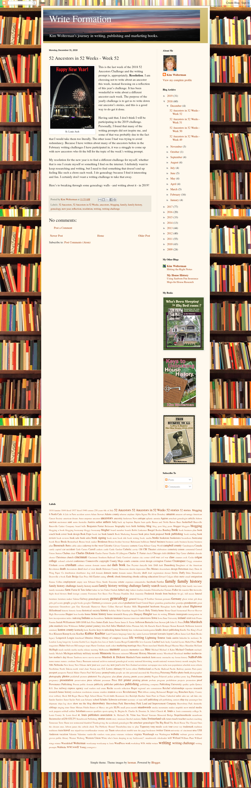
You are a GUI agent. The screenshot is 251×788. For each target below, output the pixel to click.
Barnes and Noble (160, 522)
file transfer (184, 589)
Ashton (199, 518)
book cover (61, 534)
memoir (115, 649)
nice (160, 664)
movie (91, 657)
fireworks (198, 589)
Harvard (119, 606)
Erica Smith (102, 581)
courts (127, 561)
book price (144, 534)
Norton (93, 668)
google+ (87, 602)
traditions (53, 730)
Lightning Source (155, 637)
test (71, 722)
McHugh (53, 649)
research (198, 688)
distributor (81, 572)
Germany (176, 599)
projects (181, 680)
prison (145, 680)
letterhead (79, 637)
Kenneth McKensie (185, 625)
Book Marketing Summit (126, 534)
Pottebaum (196, 676)
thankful (88, 722)
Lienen (125, 637)
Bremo (82, 541)
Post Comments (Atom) (77, 242)
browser (126, 541)
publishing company (149, 684)
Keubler (92, 629)
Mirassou (116, 653)
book (175, 529)
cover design (146, 561)
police (170, 676)
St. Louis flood (70, 715)
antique (142, 518)
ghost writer (187, 598)
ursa (195, 730)
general (132, 599)
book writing (133, 537)
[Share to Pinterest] (115, 200)
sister (67, 707)
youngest (90, 747)
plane (119, 676)
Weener (72, 737)
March (174, 189)
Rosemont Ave (122, 695)
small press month (128, 707)
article (191, 518)
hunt (155, 614)
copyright (104, 561)
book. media (146, 537)
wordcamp (91, 743)
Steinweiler (55, 718)
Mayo (182, 645)
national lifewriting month (147, 661)
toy (180, 726)
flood (57, 593)
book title (122, 537)
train (60, 730)
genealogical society (98, 599)
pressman (106, 680)
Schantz (88, 699)
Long (59, 641)
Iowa (154, 618)
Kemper (166, 625)
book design (74, 534)
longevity (67, 641)
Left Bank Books (194, 633)
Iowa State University (167, 618)
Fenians (168, 589)
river (51, 695)
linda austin (172, 637)
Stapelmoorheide (182, 715)
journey (97, 626)
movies (98, 657)
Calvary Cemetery (121, 545)
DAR (156, 565)
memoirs (125, 649)
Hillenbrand (55, 610)
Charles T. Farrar (137, 553)
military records (91, 653)
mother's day (60, 657)
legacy (52, 637)
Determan (183, 569)
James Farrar (114, 622)
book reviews (63, 537)
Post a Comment (63, 228)
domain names (125, 572)
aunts (75, 522)
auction (52, 522)
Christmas (61, 557)
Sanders (59, 699)
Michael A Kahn (167, 649)
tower (175, 726)
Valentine (81, 734)
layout (170, 633)
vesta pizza (110, 734)
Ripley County (195, 691)
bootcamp (197, 538)
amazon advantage (184, 514)
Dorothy (137, 572)
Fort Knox (103, 593)
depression (141, 568)
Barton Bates (175, 522)
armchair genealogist (178, 518)
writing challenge (111, 208)
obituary (118, 668)
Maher (62, 645)
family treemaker (57, 589)
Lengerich (61, 637)
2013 (170, 228)
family (123, 204)
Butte (68, 545)
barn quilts (146, 522)
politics (177, 676)
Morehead (178, 653)
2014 (170, 223)
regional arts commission (149, 688)
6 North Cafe (55, 514)
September (176, 157)
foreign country (80, 593)
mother (187, 653)
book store (112, 537)
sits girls (109, 707)
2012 (170, 233)
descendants (164, 568)
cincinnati (81, 557)
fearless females (144, 589)
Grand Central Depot (145, 602)
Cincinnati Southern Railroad (101, 557)
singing (61, 707)
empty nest (82, 581)
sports (105, 711)
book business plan (187, 530)
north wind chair (81, 668)
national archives (99, 661)
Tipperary (145, 726)
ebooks (136, 576)
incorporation (60, 618)
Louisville (133, 641)
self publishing (150, 699)
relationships (177, 688)
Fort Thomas (115, 593)
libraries (89, 637)
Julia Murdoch (118, 626)
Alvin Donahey (158, 514)
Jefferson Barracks (144, 622)
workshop (135, 743)
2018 (170, 101)
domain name (111, 572)
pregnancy (54, 680)
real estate (101, 688)
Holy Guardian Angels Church (131, 610)
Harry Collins (107, 606)
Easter (96, 576)
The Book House (177, 722)
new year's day (103, 664)
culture (81, 565)
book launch (108, 534)
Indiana (86, 618)
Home (100, 235)
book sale (74, 538)
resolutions (87, 691)
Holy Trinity (151, 610)
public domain (86, 684)
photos (65, 676)
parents (188, 668)
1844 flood (66, 510)
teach (175, 718)
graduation (129, 602)
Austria (91, 522)
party (199, 668)
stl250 (64, 718)
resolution (88, 208)
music (159, 657)
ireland (182, 618)
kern (86, 629)
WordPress (119, 743)
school (96, 699)
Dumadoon (197, 572)
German (158, 598)
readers (92, 688)
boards (128, 530)
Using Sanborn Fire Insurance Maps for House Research (182, 280)
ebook (110, 576)
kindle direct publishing (167, 629)
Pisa (99, 676)
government (105, 602)
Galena (76, 598)
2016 (170, 212)
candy (52, 549)
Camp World (157, 545)
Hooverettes (59, 614)
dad (109, 565)
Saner (66, 699)
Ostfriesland (144, 668)
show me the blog (82, 703)
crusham (70, 564)
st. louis (168, 711)
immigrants (182, 614)
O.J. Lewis (107, 668)
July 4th (144, 625)
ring (176, 691)
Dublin (175, 572)
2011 (170, 239)
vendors (100, 734)
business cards (172, 541)
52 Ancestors (65, 204)
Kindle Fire (185, 629)
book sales (85, 538)
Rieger (170, 692)
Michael (155, 649)
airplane (131, 514)
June (173, 173)
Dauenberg (169, 565)
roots (112, 695)
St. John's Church (155, 711)
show (69, 703)
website (175, 734)
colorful (69, 561)
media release (84, 649)
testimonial (79, 722)
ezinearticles (140, 581)
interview (135, 618)
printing (136, 680)
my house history (180, 657)
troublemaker (91, 730)
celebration (162, 549)
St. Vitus (131, 715)
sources (89, 711)
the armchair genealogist (142, 722)
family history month (87, 586)
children (171, 553)
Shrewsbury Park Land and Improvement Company (150, 703)
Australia (82, 522)
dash (161, 565)
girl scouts (58, 602)
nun (99, 668)
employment (69, 581)
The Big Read (162, 722)
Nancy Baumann (83, 661)
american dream (70, 518)
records (117, 688)
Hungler (147, 614)
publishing (132, 684)
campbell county (172, 545)
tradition (198, 726)
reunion (111, 692)
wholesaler (162, 737)
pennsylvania (108, 672)
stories (101, 718)
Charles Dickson (85, 553)
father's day (123, 589)
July (173, 168)
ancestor (96, 518)
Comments (173, 486)
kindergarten (149, 629)
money (160, 653)
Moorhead (168, 653)
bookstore (164, 538)
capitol (58, 549)
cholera (191, 553)
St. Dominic (141, 711)
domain (99, 572)
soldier (72, 711)
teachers (190, 718)
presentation (66, 680)
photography (55, 676)
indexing (76, 618)
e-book (62, 576)
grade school (118, 602)
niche (165, 664)
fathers (133, 589)
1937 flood (77, 510)
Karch (159, 625)
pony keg (185, 676)
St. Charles (130, 711)
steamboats (197, 715)
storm (109, 718)
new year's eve (118, 665)
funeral (198, 593)
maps (88, 645)
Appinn (164, 518)
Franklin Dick (127, 593)
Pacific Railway (177, 668)
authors (107, 522)
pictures (83, 676)
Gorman (96, 602)
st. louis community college (186, 711)
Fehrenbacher (158, 589)
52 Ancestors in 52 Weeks (86, 204)
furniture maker (65, 598)
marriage (131, 645)
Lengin (70, 637)
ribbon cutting (149, 691)
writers (155, 743)
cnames (179, 557)
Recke (110, 688)
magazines (53, 645)
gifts (51, 602)
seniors (176, 699)
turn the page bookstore (145, 730)
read (86, 688)
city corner (145, 557)
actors (87, 514)
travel (67, 730)
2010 (170, 244)
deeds (99, 569)
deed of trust (89, 568)
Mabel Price (190, 641)
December (176, 106)
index (69, 618)
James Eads (102, 622)
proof (199, 680)
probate (152, 680)
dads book (119, 564)
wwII (76, 747)
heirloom (154, 606)
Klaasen (58, 633)
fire (191, 589)
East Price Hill (86, 576)
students (137, 718)
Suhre (144, 718)
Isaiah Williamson (65, 622)
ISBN (78, 622)
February (175, 194)
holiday (112, 610)
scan (83, 699)
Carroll (91, 549)
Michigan (68, 653)
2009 (170, 249)
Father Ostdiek (110, 589)
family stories (167, 586)
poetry (148, 676)
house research (114, 614)
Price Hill (117, 680)
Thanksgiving (98, 722)
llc (201, 637)
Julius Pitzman (132, 625)
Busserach (59, 545)
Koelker (80, 633)
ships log (62, 703)
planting (127, 676)
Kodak (73, 633)
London (52, 641)
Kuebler (100, 633)
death (63, 569)
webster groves (187, 734)
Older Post (144, 235)
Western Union (93, 738)
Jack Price (91, 622)
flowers (63, 593)
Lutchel (174, 641)
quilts (192, 684)
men (142, 649)
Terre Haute (64, 722)
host (75, 614)
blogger (177, 526)
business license (187, 541)
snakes (172, 707)
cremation (197, 561)
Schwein (112, 699)
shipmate (53, 703)
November (176, 146)
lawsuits (162, 633)
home (161, 610)
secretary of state (135, 699)
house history (98, 614)
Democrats (124, 568)
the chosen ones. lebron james (63, 726)
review (119, 691)
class (171, 557)
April (173, 184)
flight (51, 593)
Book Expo (85, 534)
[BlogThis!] (103, 200)
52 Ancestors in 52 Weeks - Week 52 (185, 112)
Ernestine (113, 581)
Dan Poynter (133, 565)
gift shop (198, 598)
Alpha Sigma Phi (143, 514)
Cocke (191, 557)
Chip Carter (181, 553)
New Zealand (132, 664)
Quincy (198, 684)
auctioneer (62, 522)
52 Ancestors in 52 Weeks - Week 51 (185, 120)
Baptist (137, 522)
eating (103, 576)
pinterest (92, 676)
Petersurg (165, 672)
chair (73, 553)
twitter (159, 730)
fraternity (139, 593)
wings (51, 743)
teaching (198, 718)
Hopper (69, 614)
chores (52, 557)
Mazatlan (189, 645)
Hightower (196, 606)
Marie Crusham (98, 645)
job (167, 622)
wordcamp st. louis (105, 743)
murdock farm (149, 657)
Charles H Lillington (118, 553)
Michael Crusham (185, 649)
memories (134, 649)
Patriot (83, 672)
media (74, 649)
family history (135, 204)
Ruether (141, 695)
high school (183, 606)
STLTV (72, 718)
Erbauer (91, 581)
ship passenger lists (193, 699)
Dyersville (53, 576)
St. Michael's (120, 715)
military (78, 653)
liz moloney (193, 637)
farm (67, 589)
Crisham (53, 565)
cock (185, 557)
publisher (108, 684)
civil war (155, 557)
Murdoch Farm (133, 657)
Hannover (95, 606)
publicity (98, 684)
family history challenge (62, 586)
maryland (152, 645)
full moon (189, 593)
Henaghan (165, 606)
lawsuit (153, 633)
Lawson (145, 633)
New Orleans (80, 664)
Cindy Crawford (123, 557)
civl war (164, 557)
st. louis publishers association (95, 715)
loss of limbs (108, 641)
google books (77, 602)
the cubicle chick (86, 726)
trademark (188, 726)
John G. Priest (176, 622)
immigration (193, 614)
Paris (194, 668)
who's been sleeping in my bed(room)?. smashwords (132, 737)
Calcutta (108, 545)
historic (65, 610)
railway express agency (71, 688)
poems (141, 676)
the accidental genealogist (117, 722)
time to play (133, 726)
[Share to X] (107, 200)
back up (121, 522)
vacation (63, 734)
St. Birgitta (120, 711)
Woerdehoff (67, 743)
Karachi (151, 625)
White (104, 737)
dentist (132, 568)
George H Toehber (145, 598)
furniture (53, 598)
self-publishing (165, 699)
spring (111, 711)
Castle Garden (115, 549)
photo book (183, 672)
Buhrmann (135, 541)
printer (127, 680)
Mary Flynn (142, 645)
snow (186, 707)
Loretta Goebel (79, 641)
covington (158, 561)
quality (186, 684)
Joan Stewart (160, 622)
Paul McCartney (94, 672)
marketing (122, 645)
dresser (168, 572)
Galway (84, 599)
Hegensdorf (143, 606)
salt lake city (196, 695)
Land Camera (112, 633)
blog (148, 526)
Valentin (72, 734)
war (156, 734)
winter (58, 743)
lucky (168, 641)
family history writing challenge (120, 585)
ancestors (104, 204)
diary (191, 568)
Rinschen (183, 692)
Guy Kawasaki (83, 606)
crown (61, 565)
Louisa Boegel (121, 641)
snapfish (179, 707)
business (161, 541)
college (53, 561)
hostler (81, 614)
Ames (81, 518)
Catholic (127, 549)
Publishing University (171, 684)
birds (128, 526)
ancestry (118, 518)
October (175, 152)
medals (67, 649)
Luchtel (156, 641)
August (174, 162)
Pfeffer (174, 672)
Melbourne (104, 649)
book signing (99, 538)
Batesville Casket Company (62, 526)
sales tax (185, 695)
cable (74, 545)
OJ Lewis (127, 668)
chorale (198, 553)
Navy (199, 661)
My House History (177, 275)
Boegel (151, 530)
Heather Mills (130, 606)
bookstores (175, 538)
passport (53, 672)
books (155, 538)
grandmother (170, 602)
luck (163, 641)
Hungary (138, 614)
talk (164, 718)
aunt (70, 522)
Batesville (197, 522)
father (89, 589)
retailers (103, 691)
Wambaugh (148, 734)
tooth (165, 726)
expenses (130, 581)
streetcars (121, 718)
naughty (192, 661)
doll (93, 572)
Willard (176, 738)
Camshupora (188, 545)
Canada (198, 545)
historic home (75, 610)
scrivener (122, 699)
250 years (98, 510)
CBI (140, 549)
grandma (159, 602)
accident (80, 514)
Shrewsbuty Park (185, 703)
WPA (143, 743)
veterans (120, 734)
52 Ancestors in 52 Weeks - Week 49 (185, 137)
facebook (151, 581)
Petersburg (155, 672)
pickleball (74, 676)
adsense (123, 514)
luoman (132, 762)
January (175, 200)
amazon (170, 514)
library (97, 637)
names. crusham (68, 661)
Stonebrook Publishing (86, 718)
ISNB (83, 622)
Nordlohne (54, 668)
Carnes (84, 549)
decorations (72, 568)
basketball (187, 522)
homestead (182, 610)
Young (83, 747)
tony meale (156, 726)
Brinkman (102, 541)
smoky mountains (160, 707)
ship (182, 699)
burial (153, 541)
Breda (64, 541)
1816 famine (55, 510)
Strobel (129, 718)
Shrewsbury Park (114, 703)
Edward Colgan (166, 576)
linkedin (183, 637)
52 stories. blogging (191, 510)
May (173, 178)
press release (94, 680)
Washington (164, 734)
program (161, 680)
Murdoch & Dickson (113, 657)
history (104, 610)
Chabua (66, 553)
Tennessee (53, 722)
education (153, 576)
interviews (145, 618)
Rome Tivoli (103, 695)
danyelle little (146, 565)
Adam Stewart (97, 514)
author (99, 522)
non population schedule (179, 664)
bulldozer (145, 541)
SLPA (117, 707)
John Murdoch (192, 622)
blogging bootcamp (74, 530)
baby (114, 522)
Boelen (159, 530)
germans (166, 598)
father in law (98, 589)
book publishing (174, 534)
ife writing (162, 614)
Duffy (182, 572)
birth (133, 526)
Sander (52, 699)
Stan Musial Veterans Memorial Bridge (155, 715)
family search (150, 585)
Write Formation (80, 18)
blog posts (167, 526)
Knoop (66, 633)
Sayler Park (74, 699)
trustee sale (103, 730)
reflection (76, 208)
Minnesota (105, 653)
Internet (127, 618)
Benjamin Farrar (95, 526)
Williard (198, 737)
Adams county (112, 514)
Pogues (155, 676)
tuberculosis (120, 730)
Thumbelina (121, 726)
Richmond (161, 691)
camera (133, 545)
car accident (68, 549)
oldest (134, 668)
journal (89, 626)
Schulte (104, 699)
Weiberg (81, 737)
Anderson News (130, 518)
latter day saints (134, 633)
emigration (196, 576)
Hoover (191, 610)
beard (78, 526)
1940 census (88, 510)
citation (135, 557)
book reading (190, 534)
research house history (60, 692)
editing (143, 576)
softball (65, 711)
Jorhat (82, 626)
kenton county (66, 629)
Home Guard (171, 610)
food (70, 593)
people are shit (122, 672)
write (148, 743)
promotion (191, 680)
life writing (136, 637)
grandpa (180, 602)
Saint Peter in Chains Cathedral (160, 695)
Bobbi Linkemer (139, 530)
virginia (138, 734)
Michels (59, 653)
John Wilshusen (71, 625)
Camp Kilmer (144, 545)
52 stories (172, 510)
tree (72, 730)
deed (80, 569)
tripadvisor (80, 730)
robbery (57, 695)
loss (100, 641)
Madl (199, 641)
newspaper (153, 664)
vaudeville (91, 734)
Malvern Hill (72, 645)
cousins (135, 561)
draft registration (155, 572)
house (88, 614)
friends (158, 593)
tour (171, 726)
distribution (70, 572)
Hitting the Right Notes (179, 269)
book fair (96, 534)
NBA (51, 664)
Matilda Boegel (164, 645)
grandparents (190, 602)
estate (121, 581)
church (70, 557)
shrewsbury (98, 703)
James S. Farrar (128, 622)
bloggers (186, 526)
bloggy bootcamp (92, 530)
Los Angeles (92, 641)
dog (88, 572)
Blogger (155, 762)
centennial (190, 549)
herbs (173, 606)
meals (61, 649)
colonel (61, 561)
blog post (157, 526)
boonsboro (186, 537)
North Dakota (66, 668)
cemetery (172, 549)
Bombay (167, 530)
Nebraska (58, 665)
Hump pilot (128, 614)
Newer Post (56, 235)
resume (96, 691)
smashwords (144, 707)
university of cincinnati (181, 730)
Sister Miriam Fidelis (79, 707)
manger (81, 645)
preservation (80, 680)
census (181, 549)
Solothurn (80, 711)
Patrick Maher (73, 672)
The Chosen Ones (194, 722)
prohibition (171, 680)
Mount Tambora (74, 657)
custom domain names (95, 565)
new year (66, 208)
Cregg (189, 561)
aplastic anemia (153, 518)
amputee (88, 518)
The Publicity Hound (105, 726)
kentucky (79, 629)
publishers (119, 684)
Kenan (173, 625)
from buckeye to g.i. (173, 593)
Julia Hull (106, 625)
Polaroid (163, 676)
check (149, 553)
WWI (69, 747)
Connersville (92, 561)
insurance (118, 618)
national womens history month (173, 661)
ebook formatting (123, 576)
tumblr (130, 730)
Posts (170, 480)
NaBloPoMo (195, 657)
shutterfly (198, 703)
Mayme (175, 645)
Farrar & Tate (78, 589)
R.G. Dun (53, 688)
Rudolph (133, 695)
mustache (166, 657)
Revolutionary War (132, 692)
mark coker (111, 645)
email (187, 576)
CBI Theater (149, 549)
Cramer (168, 561)
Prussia (76, 684)
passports (62, 672)
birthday (141, 526)
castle (106, 549)
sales (178, 695)
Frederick (149, 593)
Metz (147, 649)
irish (188, 618)
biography (120, 526)
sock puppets (55, 711)
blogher (105, 530)
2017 (170, 206)
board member (117, 530)
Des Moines (152, 569)
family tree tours (194, 585)
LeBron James (179, 633)
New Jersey (69, 664)
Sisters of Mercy (97, 707)
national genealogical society (121, 661)
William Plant (187, 737)
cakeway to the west (93, 545)
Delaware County (110, 568)
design (174, 569)
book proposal (157, 534)
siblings (53, 707)
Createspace (179, 561)
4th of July (108, 510)
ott (152, 668)
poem (134, 676)
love (142, 641)
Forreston (92, 593)
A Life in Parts (69, 514)
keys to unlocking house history (112, 629)
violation (129, 734)
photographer (196, 672)
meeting (94, 649)
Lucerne (148, 641)
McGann (198, 645)
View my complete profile (177, 80)
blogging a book (57, 530)
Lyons (181, 641)
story (114, 718)
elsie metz (179, 576)
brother (118, 541)
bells (84, 526)
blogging (114, 204)
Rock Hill (66, 695)
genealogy (56, 208)
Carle (78, 549)
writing (97, 208)
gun (73, 606)
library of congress (111, 637)
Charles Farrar (101, 553)
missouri (125, 653)
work (128, 743)
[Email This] (100, 200)
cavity (135, 549)
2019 (170, 96)
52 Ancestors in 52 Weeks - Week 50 (185, 129)
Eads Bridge (72, 576)
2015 (170, 217)
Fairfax (160, 581)
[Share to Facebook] (111, 200)
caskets (99, 549)
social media (195, 707)
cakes (79, 545)
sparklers (98, 711)
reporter (189, 688)
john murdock (56, 626)
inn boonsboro (97, 618)
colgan (198, 557)
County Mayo (116, 561)
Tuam (112, 730)
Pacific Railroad (162, 668)
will (170, 738)
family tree (180, 586)
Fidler (175, 589)
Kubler (89, 633)
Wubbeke (61, 747)
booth (51, 541)
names (57, 661)
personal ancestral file (140, 672)
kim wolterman (136, 629)
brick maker (91, 541)
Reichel (166, 688)
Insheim (109, 618)
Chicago (157, 553)
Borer (57, 541)
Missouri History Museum (142, 653)
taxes (169, 718)
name (51, 661)
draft (144, 572)
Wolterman (79, 743)
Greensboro (65, 606)
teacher (182, 718)
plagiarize (106, 676)
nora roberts (196, 664)
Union (167, 730)
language (123, 633)
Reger (134, 688)
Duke (188, 572)
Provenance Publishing (60, 684)
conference (79, 561)
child (164, 553)
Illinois (171, 614)
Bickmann (109, 526)
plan (114, 676)
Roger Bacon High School (84, 695)
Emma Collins (55, 581)
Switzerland (154, 718)
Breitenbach (72, 541)
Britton (111, 541)
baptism (129, 522)
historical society (91, 610)
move (85, 657)
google (67, 602)
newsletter (142, 664)
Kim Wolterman (176, 75)
